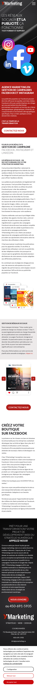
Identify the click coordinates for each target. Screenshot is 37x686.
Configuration (12, 669)
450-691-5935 (21, 606)
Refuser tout (11, 676)
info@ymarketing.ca (18, 641)
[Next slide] (33, 379)
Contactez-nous (14, 130)
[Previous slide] (4, 379)
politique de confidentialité (12, 664)
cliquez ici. (29, 353)
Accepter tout (12, 682)
